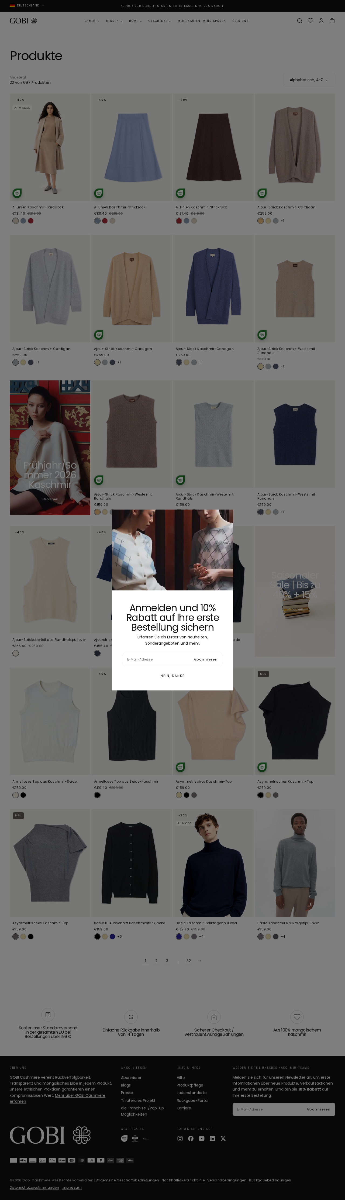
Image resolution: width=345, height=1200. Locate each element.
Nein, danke (173, 675)
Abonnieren (206, 659)
